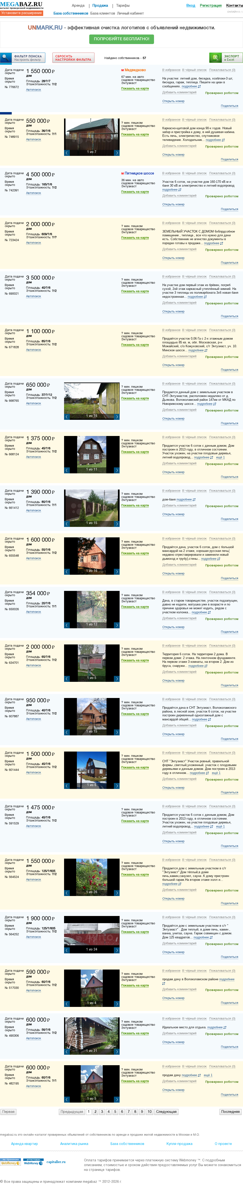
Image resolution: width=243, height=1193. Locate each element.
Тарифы (123, 5)
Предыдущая (72, 1112)
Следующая (166, 1112)
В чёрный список (194, 70)
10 (149, 1112)
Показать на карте (135, 88)
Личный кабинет (130, 13)
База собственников (71, 13)
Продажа (100, 5)
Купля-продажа (179, 1144)
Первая (8, 1112)
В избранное (171, 70)
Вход (191, 5)
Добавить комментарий (179, 92)
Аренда (78, 5)
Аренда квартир (24, 1144)
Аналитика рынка (74, 1144)
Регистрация (211, 5)
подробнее (189, 86)
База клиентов (102, 13)
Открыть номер (173, 101)
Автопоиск (33, 90)
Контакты (234, 5)
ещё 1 (220, 457)
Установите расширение (21, 13)
